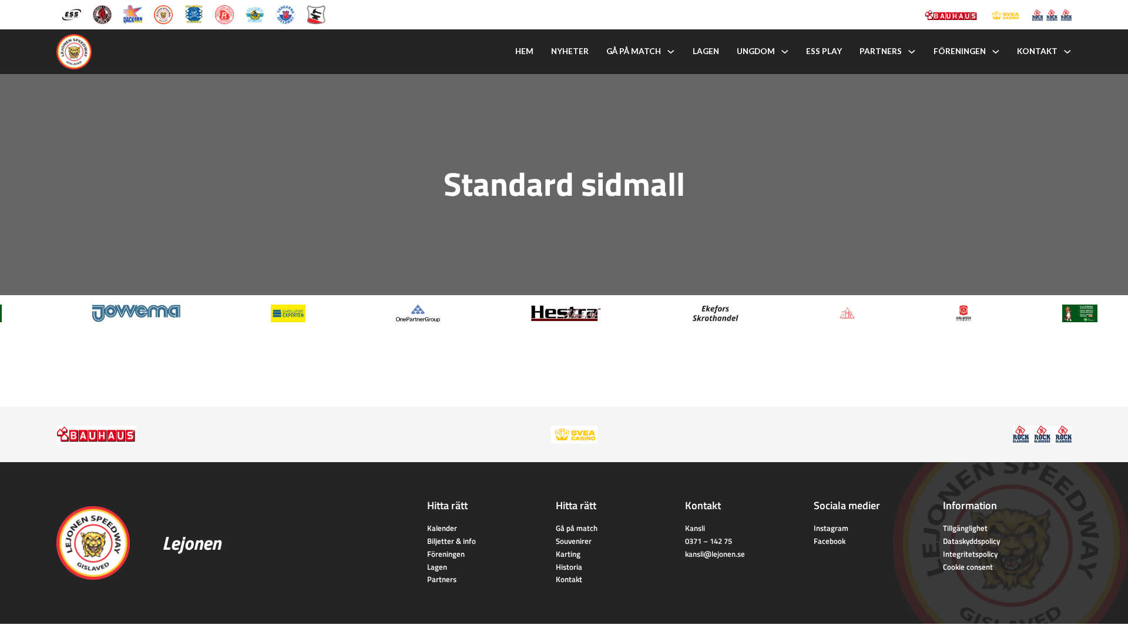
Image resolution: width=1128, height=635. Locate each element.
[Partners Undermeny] (912, 52)
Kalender (442, 528)
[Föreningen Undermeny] (996, 52)
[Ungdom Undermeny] (785, 52)
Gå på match (633, 51)
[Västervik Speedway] (255, 13)
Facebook (829, 541)
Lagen (706, 51)
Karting (568, 554)
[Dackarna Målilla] (132, 13)
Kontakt (1037, 51)
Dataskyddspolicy (971, 541)
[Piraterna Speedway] (193, 13)
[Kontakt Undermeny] (1067, 52)
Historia (569, 567)
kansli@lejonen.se (715, 554)
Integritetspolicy (970, 554)
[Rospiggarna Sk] (224, 13)
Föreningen (960, 51)
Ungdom (756, 51)
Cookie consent (968, 567)
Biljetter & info (451, 541)
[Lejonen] (163, 13)
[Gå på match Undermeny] (671, 52)
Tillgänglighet (965, 528)
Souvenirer (574, 541)
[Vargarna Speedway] (285, 13)
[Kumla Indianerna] (102, 13)
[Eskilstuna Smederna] (316, 13)
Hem (524, 51)
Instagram (831, 528)
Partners (881, 51)
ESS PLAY (824, 51)
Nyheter (570, 51)
